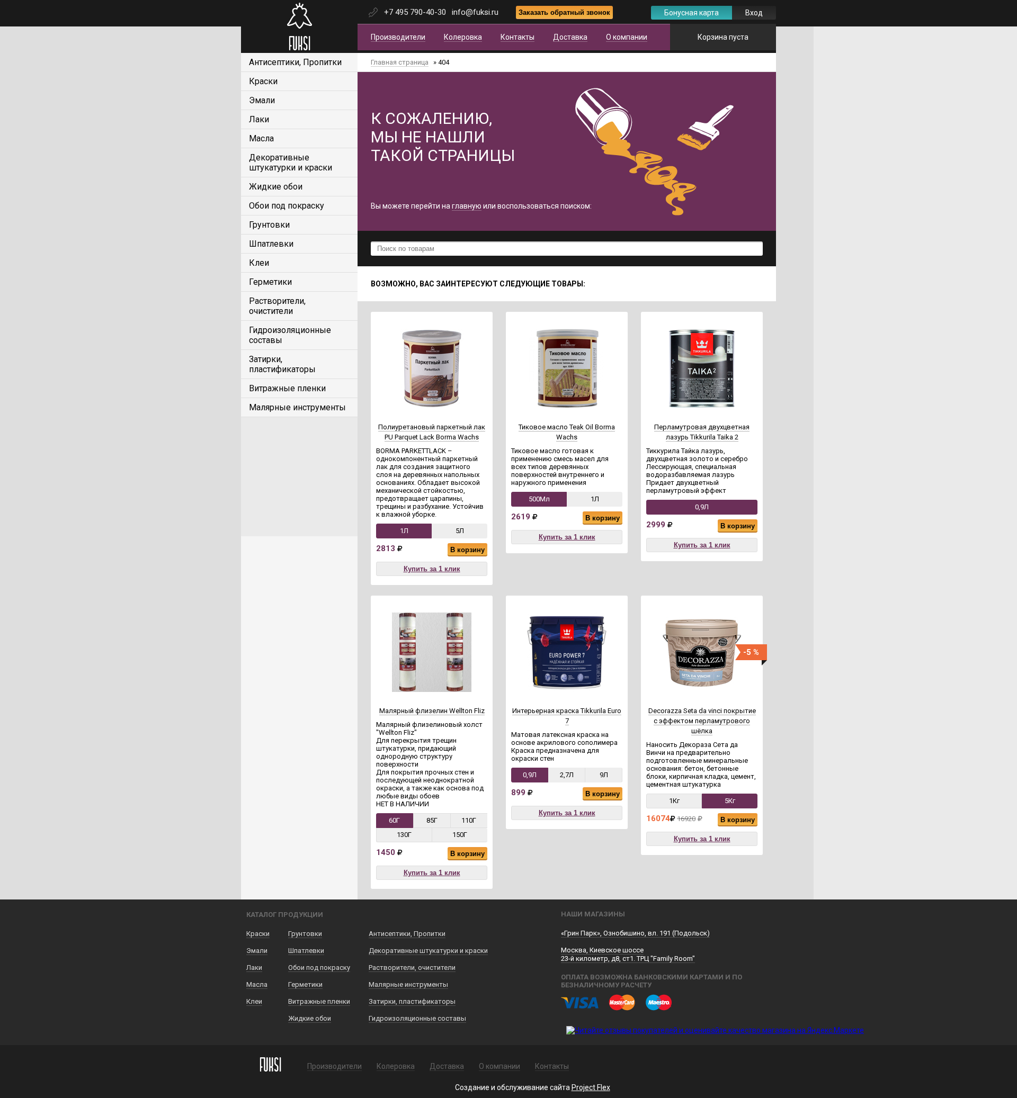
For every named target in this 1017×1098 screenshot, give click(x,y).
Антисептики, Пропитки (295, 62)
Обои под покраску (286, 206)
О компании (626, 37)
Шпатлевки (271, 244)
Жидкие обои (275, 187)
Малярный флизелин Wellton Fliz (432, 711)
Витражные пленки (287, 388)
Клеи (259, 263)
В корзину (467, 550)
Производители (398, 37)
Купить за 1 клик (432, 569)
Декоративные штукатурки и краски (290, 162)
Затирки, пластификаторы (282, 364)
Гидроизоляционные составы (417, 1018)
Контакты (517, 37)
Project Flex (591, 1087)
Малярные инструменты (297, 407)
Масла (261, 138)
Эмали (262, 100)
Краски (263, 81)
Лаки (259, 119)
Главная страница (400, 62)
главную (466, 206)
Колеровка (463, 37)
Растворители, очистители (277, 306)
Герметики (270, 282)
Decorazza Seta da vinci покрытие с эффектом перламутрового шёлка (702, 721)
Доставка (570, 37)
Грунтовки (269, 225)
